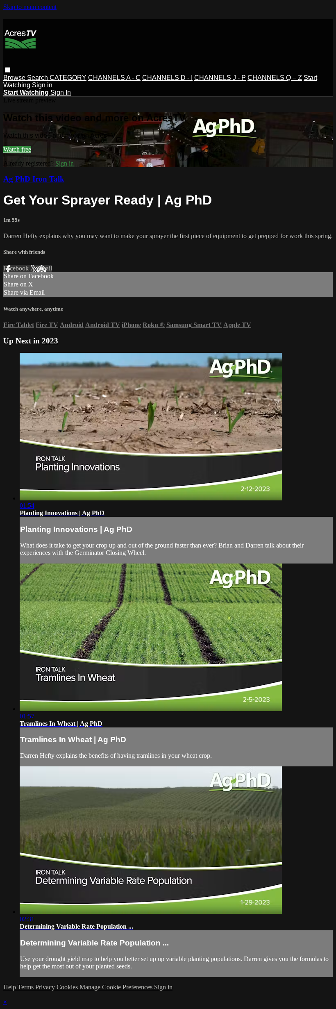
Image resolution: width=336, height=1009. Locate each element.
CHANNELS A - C (114, 77)
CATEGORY (68, 77)
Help (10, 987)
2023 (50, 340)
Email (44, 268)
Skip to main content (30, 6)
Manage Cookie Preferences (116, 987)
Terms (26, 987)
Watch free (17, 149)
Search (38, 77)
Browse (15, 77)
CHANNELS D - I (167, 77)
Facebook (16, 268)
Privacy (46, 987)
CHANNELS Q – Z (274, 77)
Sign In (60, 92)
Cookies (68, 987)
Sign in (42, 85)
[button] (7, 70)
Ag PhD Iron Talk (33, 179)
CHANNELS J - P (220, 77)
